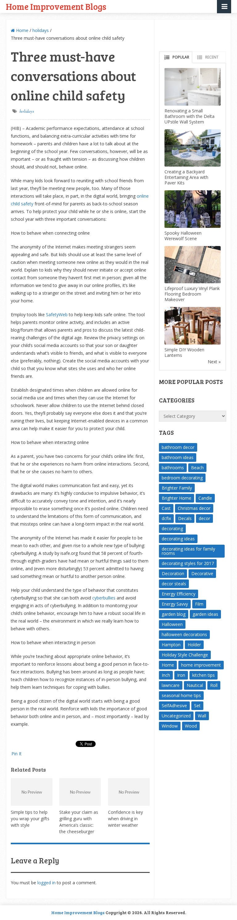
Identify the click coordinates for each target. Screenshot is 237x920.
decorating (172, 528)
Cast (166, 508)
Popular (181, 57)
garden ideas (205, 614)
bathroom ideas (177, 457)
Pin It (16, 754)
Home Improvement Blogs (56, 6)
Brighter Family (177, 488)
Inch (166, 675)
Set (197, 705)
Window (170, 726)
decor (204, 518)
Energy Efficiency (178, 594)
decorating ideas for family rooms (188, 551)
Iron (181, 675)
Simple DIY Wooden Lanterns (184, 352)
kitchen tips (203, 675)
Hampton (171, 645)
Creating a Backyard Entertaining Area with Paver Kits (186, 177)
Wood (191, 726)
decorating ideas (178, 539)
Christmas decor (194, 508)
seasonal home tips (181, 695)
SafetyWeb (57, 314)
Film (199, 604)
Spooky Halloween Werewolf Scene (183, 235)
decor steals (174, 584)
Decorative (202, 573)
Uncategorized (176, 716)
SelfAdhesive (174, 705)
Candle (205, 498)
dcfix (166, 518)
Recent (211, 57)
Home (21, 30)
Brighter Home (176, 498)
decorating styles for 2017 (188, 563)
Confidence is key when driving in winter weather (125, 818)
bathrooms (173, 467)
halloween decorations (184, 634)
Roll (214, 685)
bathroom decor (178, 447)
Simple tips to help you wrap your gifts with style (30, 818)
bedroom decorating (182, 478)
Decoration (173, 573)
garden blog (173, 614)
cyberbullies (103, 598)
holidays (40, 30)
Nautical (195, 685)
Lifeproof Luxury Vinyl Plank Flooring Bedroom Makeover (192, 293)
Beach (197, 467)
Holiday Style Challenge (185, 655)
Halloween (172, 624)
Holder (194, 645)
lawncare (171, 685)
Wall (202, 716)
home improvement (201, 665)
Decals (185, 518)
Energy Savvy (175, 604)
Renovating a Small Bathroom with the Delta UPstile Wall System (189, 116)
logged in (46, 883)
